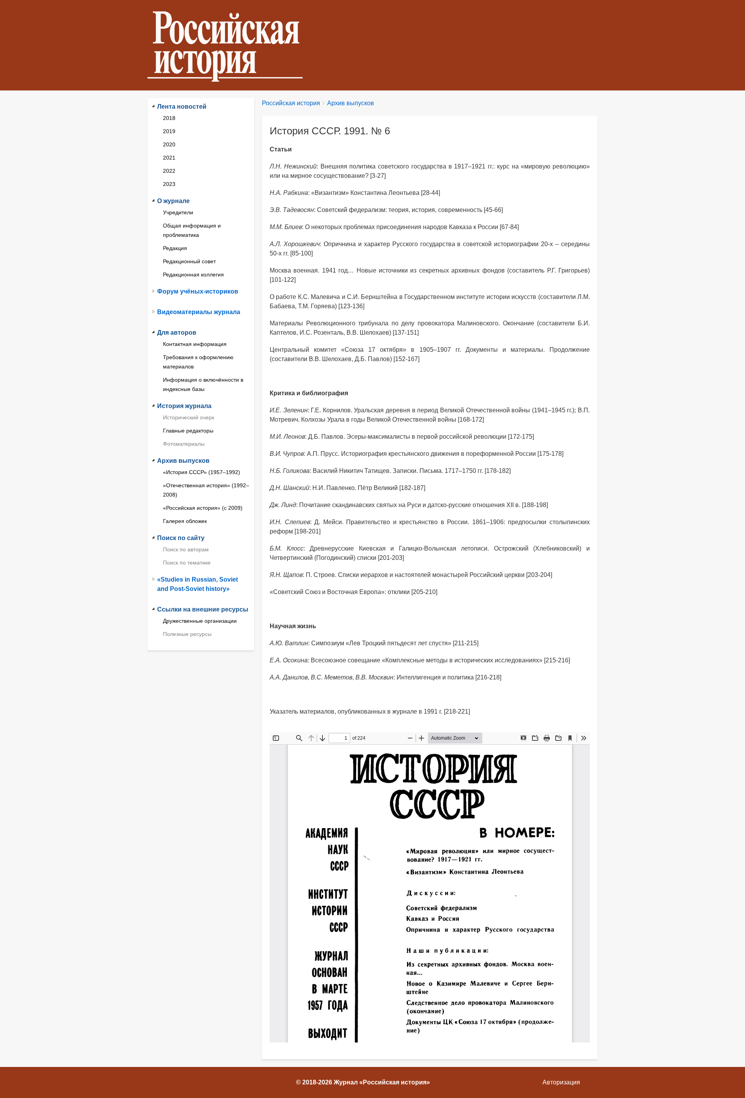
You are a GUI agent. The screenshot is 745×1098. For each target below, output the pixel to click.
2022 (169, 171)
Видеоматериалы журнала (198, 312)
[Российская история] (228, 45)
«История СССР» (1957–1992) (201, 472)
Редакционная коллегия (193, 274)
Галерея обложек (185, 521)
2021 (169, 158)
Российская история (291, 103)
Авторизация (561, 1082)
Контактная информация (195, 344)
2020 (169, 144)
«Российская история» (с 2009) (203, 508)
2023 (169, 184)
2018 (169, 118)
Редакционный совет (189, 261)
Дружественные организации (200, 621)
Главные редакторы (188, 430)
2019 (169, 131)
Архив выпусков (350, 103)
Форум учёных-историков (197, 291)
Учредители (178, 212)
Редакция (175, 248)
